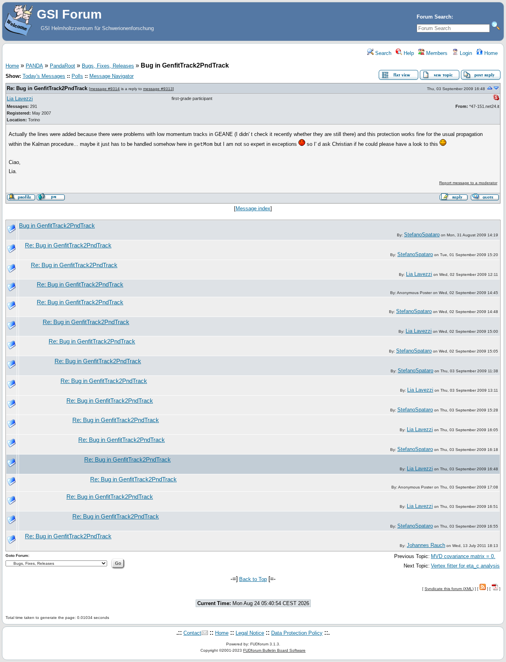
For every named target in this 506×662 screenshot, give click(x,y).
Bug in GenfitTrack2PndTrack (57, 226)
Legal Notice (250, 633)
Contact (192, 633)
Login (465, 53)
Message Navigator (111, 76)
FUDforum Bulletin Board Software (274, 650)
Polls (77, 76)
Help (408, 53)
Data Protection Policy (297, 633)
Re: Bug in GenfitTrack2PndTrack (47, 88)
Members (436, 53)
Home (490, 53)
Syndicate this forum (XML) (449, 589)
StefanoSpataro (422, 235)
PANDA (34, 66)
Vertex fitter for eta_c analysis (465, 566)
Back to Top (253, 579)
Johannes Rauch (426, 545)
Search (382, 53)
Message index (253, 208)
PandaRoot (62, 66)
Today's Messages (44, 76)
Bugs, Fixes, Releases (108, 66)
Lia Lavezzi (20, 99)
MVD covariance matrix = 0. (463, 556)
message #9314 (105, 89)
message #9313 (158, 89)
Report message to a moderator (468, 183)
